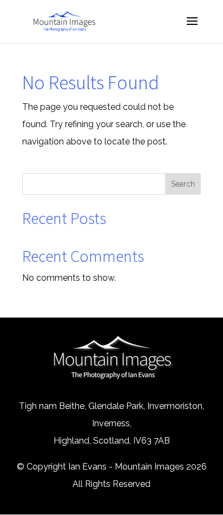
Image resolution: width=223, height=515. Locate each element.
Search (183, 184)
